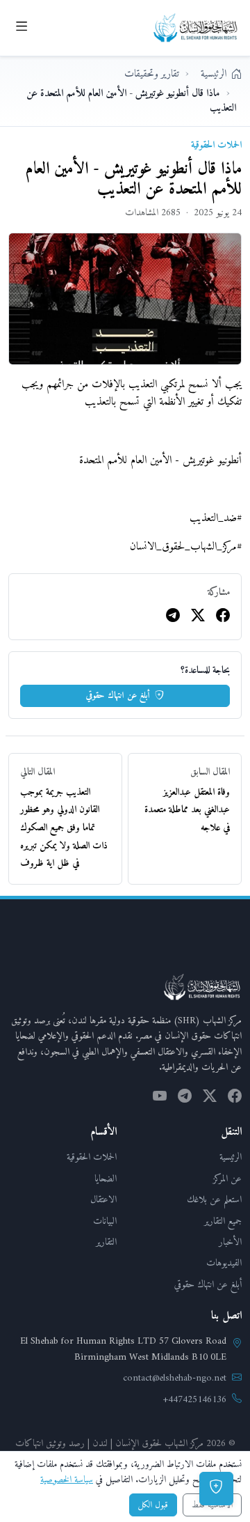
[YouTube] (160, 1098)
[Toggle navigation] (22, 28)
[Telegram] (173, 617)
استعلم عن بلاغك (214, 1200)
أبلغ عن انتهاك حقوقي (119, 696)
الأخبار (230, 1242)
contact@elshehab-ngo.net (174, 1378)
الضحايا (105, 1179)
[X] (198, 617)
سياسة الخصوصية (66, 1480)
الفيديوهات (224, 1263)
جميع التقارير (223, 1221)
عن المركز (227, 1179)
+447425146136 (194, 1400)
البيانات (105, 1221)
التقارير (106, 1242)
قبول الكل (153, 1505)
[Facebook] (223, 617)
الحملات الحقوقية (92, 1157)
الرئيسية (230, 1157)
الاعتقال (103, 1200)
